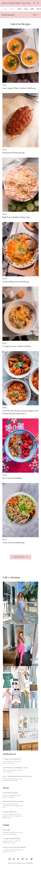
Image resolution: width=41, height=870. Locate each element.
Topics (35, 15)
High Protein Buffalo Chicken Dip (16, 217)
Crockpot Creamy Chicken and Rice (16, 346)
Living (26, 9)
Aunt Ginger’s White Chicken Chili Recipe (19, 88)
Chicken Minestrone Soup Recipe (15, 282)
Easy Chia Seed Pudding (12, 478)
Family (32, 9)
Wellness (12, 9)
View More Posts (19, 557)
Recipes (4, 9)
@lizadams (15, 577)
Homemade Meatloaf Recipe (13, 153)
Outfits (19, 9)
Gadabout (31, 863)
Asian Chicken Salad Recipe (13, 543)
